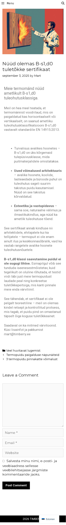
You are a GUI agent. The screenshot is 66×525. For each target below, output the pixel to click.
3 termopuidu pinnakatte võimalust (32, 359)
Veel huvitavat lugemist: (23, 350)
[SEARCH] (63, 3)
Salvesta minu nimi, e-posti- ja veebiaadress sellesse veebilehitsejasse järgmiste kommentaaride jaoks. (29, 467)
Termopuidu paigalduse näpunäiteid (32, 354)
